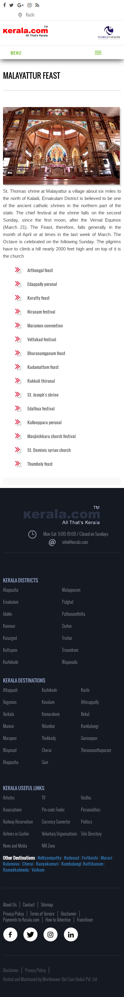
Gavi (45, 762)
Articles (8, 797)
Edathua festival (40, 408)
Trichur (67, 638)
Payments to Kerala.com (21, 919)
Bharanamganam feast (46, 353)
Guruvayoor (89, 738)
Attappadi (10, 690)
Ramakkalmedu (16, 870)
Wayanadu (69, 662)
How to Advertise (58, 919)
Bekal (85, 714)
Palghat (67, 602)
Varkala (8, 714)
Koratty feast (38, 298)
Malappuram (71, 590)
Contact (29, 904)
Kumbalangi (89, 726)
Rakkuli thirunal (41, 381)
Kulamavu (11, 863)
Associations (12, 809)
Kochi (30, 14)
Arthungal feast (40, 270)
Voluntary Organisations (59, 833)
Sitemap (47, 904)
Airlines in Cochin (16, 833)
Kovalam (48, 702)
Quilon (67, 626)
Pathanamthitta (73, 614)
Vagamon (10, 702)
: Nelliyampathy (48, 857)
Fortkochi (90, 857)
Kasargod (10, 638)
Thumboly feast (40, 464)
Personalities (90, 809)
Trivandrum (70, 650)
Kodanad (72, 857)
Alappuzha (10, 590)
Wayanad (10, 750)
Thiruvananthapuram (96, 750)
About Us (10, 904)
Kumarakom (51, 714)
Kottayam (10, 650)
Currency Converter (56, 821)
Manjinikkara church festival (51, 436)
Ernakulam (10, 602)
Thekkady (49, 738)
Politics (86, 821)
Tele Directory (91, 833)
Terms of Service (42, 913)
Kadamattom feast (43, 367)
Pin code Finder (53, 809)
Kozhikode (10, 662)
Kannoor (9, 626)
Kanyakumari (47, 863)
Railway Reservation (18, 821)
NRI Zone (48, 845)
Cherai (46, 750)
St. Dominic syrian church (49, 450)
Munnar (8, 726)
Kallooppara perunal (44, 422)
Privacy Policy (13, 913)
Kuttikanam (92, 863)
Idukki (7, 614)
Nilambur (48, 726)
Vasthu (86, 797)
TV (43, 797)
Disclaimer (68, 913)
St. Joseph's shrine (42, 394)
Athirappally (90, 702)
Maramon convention (45, 325)
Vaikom (38, 870)
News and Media (15, 845)
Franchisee (85, 919)
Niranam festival (41, 311)
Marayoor (10, 738)
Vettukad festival (41, 339)
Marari (106, 857)
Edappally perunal (42, 284)
